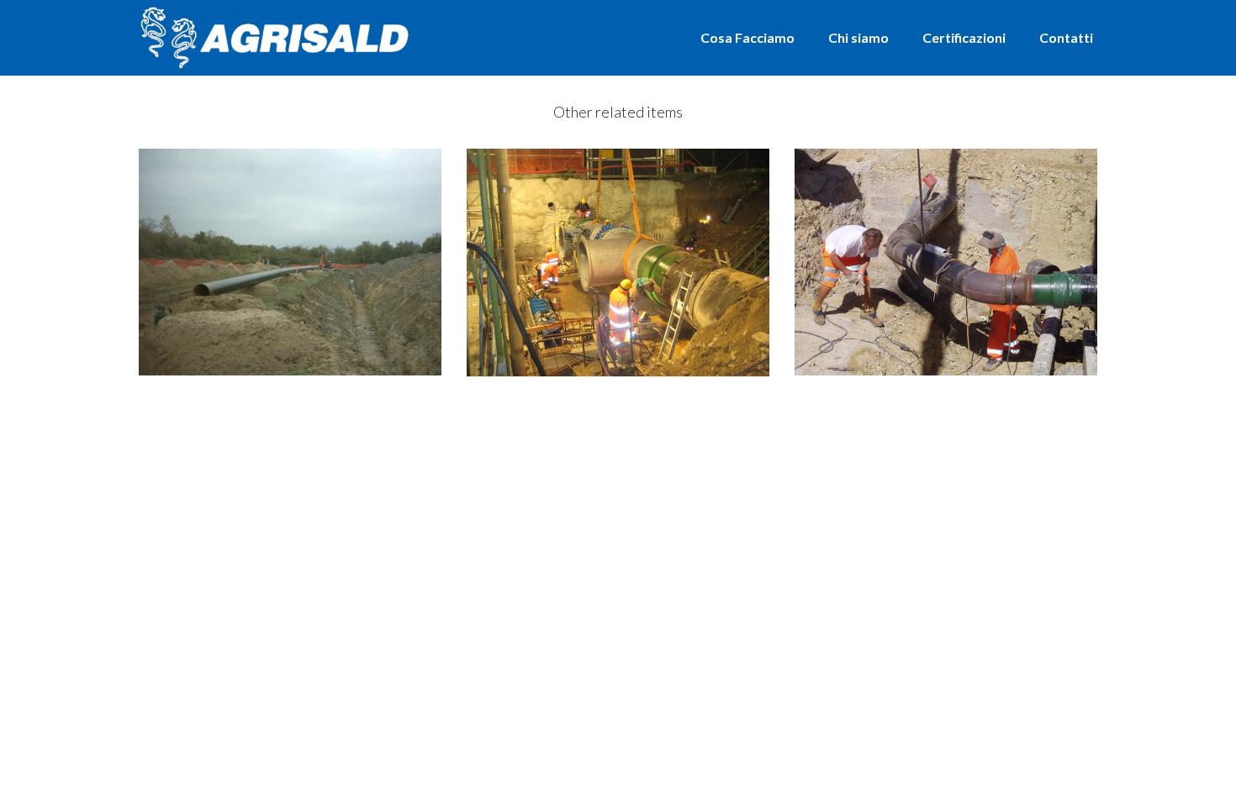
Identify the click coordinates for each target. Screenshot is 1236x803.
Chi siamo (858, 37)
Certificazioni (964, 37)
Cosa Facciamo (747, 37)
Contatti (1066, 37)
